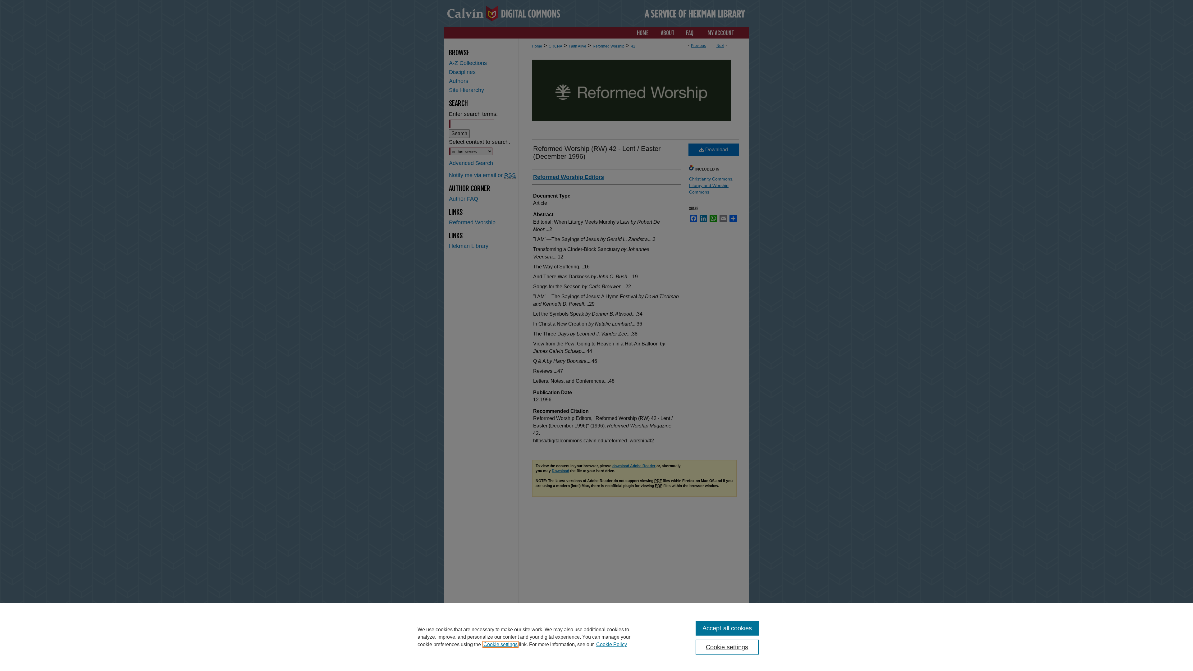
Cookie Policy (611, 644)
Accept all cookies (727, 628)
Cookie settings (500, 644)
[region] (596, 637)
